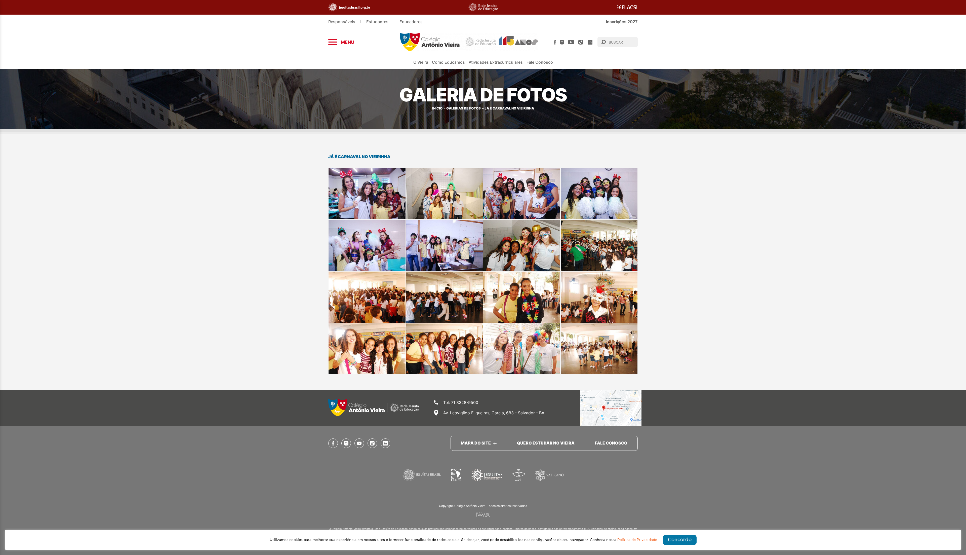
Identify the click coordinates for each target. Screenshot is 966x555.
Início (437, 108)
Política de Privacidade (637, 539)
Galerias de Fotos (463, 108)
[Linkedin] (590, 42)
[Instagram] (562, 42)
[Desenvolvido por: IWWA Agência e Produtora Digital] (483, 514)
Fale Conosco (540, 62)
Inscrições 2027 (622, 21)
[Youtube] (571, 42)
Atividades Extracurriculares (496, 62)
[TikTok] (580, 42)
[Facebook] (555, 42)
